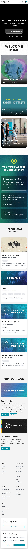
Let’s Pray (5, 415)
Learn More (5, 448)
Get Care (13, 415)
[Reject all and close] (24, 534)
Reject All (8, 545)
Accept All (20, 545)
